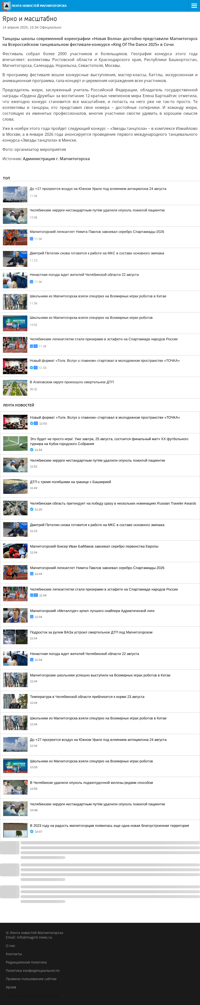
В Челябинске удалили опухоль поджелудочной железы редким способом (91, 783)
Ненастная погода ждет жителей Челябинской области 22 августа (84, 275)
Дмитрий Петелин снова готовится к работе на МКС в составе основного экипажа (97, 253)
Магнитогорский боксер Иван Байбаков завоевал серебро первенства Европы (94, 546)
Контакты (14, 954)
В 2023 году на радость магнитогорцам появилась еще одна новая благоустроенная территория (109, 826)
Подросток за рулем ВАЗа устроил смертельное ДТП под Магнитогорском (91, 632)
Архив (11, 987)
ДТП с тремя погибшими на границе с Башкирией (70, 482)
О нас (10, 945)
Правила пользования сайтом (31, 978)
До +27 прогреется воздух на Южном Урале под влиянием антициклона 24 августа (98, 189)
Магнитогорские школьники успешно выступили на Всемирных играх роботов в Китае (100, 675)
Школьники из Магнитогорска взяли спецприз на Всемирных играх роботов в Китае (98, 296)
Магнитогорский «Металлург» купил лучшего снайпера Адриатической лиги (92, 611)
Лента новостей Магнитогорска (32, 995)
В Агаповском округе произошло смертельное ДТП (72, 382)
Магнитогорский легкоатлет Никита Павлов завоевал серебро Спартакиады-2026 (97, 232)
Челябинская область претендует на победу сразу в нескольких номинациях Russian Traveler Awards (113, 503)
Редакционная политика (26, 962)
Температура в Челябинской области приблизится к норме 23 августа (87, 697)
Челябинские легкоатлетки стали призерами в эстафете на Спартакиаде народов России (104, 339)
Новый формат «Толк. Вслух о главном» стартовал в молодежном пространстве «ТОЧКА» (105, 361)
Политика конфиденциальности (33, 970)
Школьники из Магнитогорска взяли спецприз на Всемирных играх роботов (91, 318)
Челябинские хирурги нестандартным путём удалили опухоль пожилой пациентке (97, 210)
